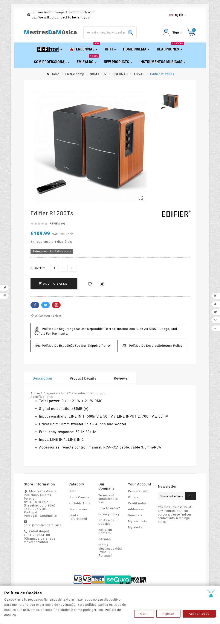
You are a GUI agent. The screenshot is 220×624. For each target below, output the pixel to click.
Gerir (144, 613)
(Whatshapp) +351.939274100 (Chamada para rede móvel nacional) (39, 536)
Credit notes (137, 503)
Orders (133, 497)
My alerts (135, 527)
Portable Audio (80, 503)
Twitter (45, 305)
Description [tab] (42, 378)
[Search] (130, 32)
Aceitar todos (199, 613)
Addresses (136, 509)
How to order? (109, 508)
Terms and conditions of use (108, 499)
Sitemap (104, 539)
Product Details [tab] (83, 378)
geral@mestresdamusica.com (46, 525)
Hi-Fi (72, 491)
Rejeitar (168, 613)
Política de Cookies (106, 522)
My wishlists (137, 521)
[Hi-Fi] (50, 49)
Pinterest (56, 305)
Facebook (35, 305)
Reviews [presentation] (121, 378)
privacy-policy (109, 514)
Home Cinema (79, 497)
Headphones (78, 509)
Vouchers (135, 515)
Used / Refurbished (78, 517)
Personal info (138, 491)
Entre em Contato (105, 531)
